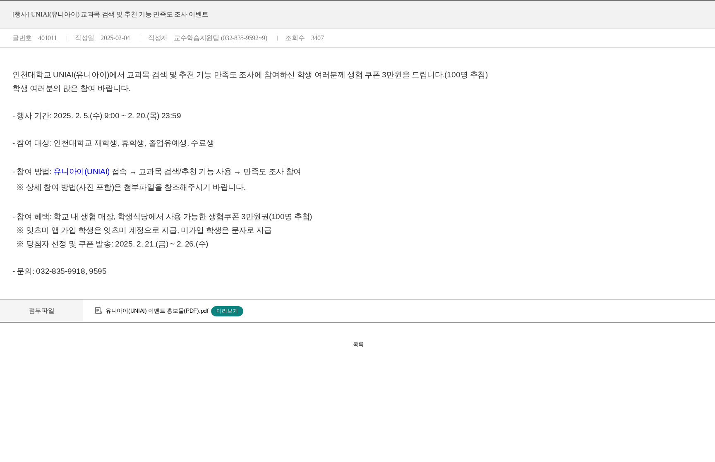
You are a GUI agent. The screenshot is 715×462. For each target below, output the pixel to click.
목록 (358, 344)
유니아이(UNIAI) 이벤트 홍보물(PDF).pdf (157, 310)
